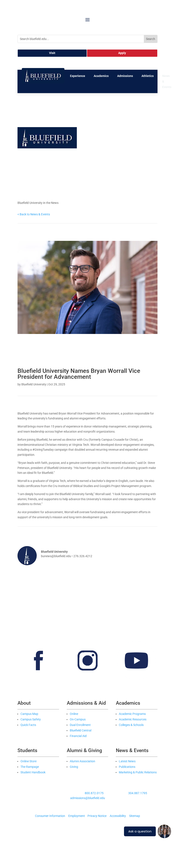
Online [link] (74, 714)
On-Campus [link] (78, 719)
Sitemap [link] (134, 816)
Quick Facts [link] (28, 725)
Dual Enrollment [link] (80, 725)
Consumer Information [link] (50, 816)
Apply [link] (122, 53)
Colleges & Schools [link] (131, 725)
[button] (87, 19)
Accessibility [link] (118, 816)
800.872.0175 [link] (94, 793)
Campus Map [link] (29, 714)
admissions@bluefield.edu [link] (87, 798)
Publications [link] (127, 766)
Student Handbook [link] (32, 772)
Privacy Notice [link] (97, 816)
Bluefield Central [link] (80, 730)
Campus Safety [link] (30, 719)
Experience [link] (77, 76)
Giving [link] (74, 766)
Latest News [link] (127, 761)
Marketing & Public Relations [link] (138, 772)
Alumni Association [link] (82, 761)
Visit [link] (52, 53)
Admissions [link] (125, 76)
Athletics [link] (147, 76)
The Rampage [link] (29, 766)
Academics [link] (101, 76)
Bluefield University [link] (33, 384)
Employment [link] (76, 816)
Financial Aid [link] (78, 736)
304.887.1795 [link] (137, 793)
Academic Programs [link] (132, 714)
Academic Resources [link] (132, 719)
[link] (43, 82)
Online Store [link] (28, 761)
